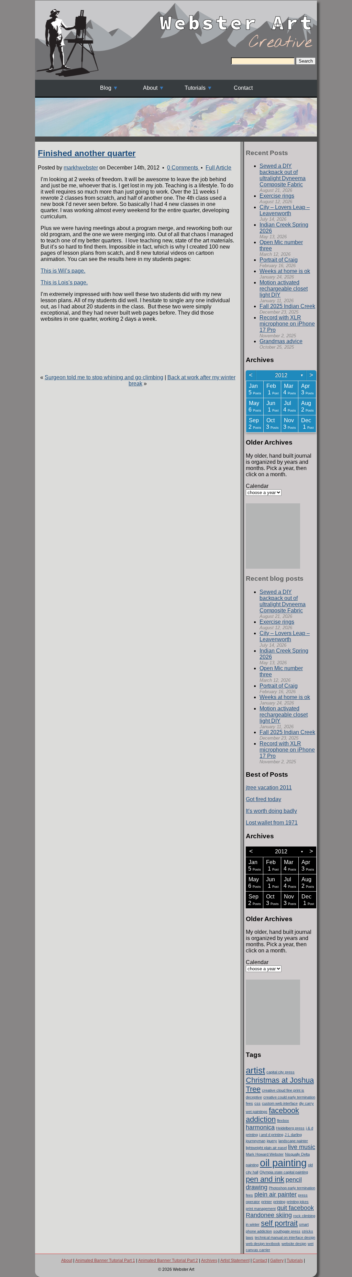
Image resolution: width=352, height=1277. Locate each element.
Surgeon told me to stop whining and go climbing (104, 377)
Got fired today (263, 799)
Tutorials (195, 88)
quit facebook (295, 1207)
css (257, 1103)
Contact (243, 88)
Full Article (218, 168)
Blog (105, 88)
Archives (209, 1260)
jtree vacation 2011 (269, 787)
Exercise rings (277, 196)
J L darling (293, 1135)
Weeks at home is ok (285, 271)
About (150, 88)
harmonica (260, 1127)
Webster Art (237, 17)
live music (301, 1147)
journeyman (255, 1141)
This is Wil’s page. (63, 271)
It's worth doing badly (271, 811)
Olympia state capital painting (284, 1172)
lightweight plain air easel (266, 1148)
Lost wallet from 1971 (272, 823)
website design (294, 1244)
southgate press (286, 1231)
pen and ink (265, 1179)
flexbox (283, 1120)
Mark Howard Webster (265, 1154)
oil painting (283, 1162)
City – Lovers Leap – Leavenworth (285, 210)
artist (255, 1070)
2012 (281, 375)
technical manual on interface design (285, 1237)
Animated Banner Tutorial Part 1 (105, 1260)
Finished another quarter (86, 153)
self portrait (279, 1223)
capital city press (280, 1072)
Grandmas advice (281, 341)
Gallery (277, 1260)
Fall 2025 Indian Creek (287, 306)
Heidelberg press (290, 1128)
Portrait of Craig (279, 260)
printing (279, 1202)
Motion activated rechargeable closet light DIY (284, 289)
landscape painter (293, 1141)
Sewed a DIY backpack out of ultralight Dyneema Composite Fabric (283, 175)
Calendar (257, 486)
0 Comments (183, 168)
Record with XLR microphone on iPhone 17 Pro (287, 324)
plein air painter (275, 1194)
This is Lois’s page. (64, 282)
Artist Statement (235, 1260)
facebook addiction (272, 1115)
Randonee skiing (269, 1215)
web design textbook (263, 1244)
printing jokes (298, 1202)
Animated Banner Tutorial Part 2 (168, 1260)
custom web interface (280, 1103)
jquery (272, 1141)
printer (266, 1202)
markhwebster (81, 168)
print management (261, 1209)
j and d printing (271, 1135)
